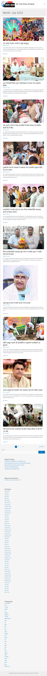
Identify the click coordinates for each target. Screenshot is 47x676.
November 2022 (8, 576)
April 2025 (7, 521)
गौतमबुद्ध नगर (7, 614)
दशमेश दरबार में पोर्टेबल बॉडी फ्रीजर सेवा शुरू (11, 466)
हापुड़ (5, 664)
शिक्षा (3, 433)
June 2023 (7, 563)
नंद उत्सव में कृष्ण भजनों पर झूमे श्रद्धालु (16, 43)
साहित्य (6, 654)
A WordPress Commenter (10, 479)
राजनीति (4, 256)
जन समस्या (6, 616)
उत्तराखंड (6, 609)
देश (5, 622)
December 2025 (8, 506)
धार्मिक (4, 45)
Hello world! (18, 479)
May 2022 (7, 588)
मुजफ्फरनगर (6, 633)
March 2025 (7, 523)
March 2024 (7, 546)
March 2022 (7, 592)
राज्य (3, 129)
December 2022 (8, 575)
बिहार (5, 630)
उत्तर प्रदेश (6, 607)
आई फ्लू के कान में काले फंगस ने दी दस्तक (16, 303)
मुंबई (5, 635)
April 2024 (7, 544)
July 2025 (6, 515)
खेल (5, 610)
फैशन (5, 626)
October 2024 (7, 533)
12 (22, 446)
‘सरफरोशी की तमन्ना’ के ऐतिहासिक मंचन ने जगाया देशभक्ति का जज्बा (15, 461)
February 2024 (7, 548)
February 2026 (7, 502)
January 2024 (7, 550)
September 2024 (8, 534)
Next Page (41, 446)
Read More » (5, 53)
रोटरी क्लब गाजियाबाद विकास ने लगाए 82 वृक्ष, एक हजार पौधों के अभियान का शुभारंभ (17, 463)
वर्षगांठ (5, 645)
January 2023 (7, 573)
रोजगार (6, 641)
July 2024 (7, 538)
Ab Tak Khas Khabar (25, 4)
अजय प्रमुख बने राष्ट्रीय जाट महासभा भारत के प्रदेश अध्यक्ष (22, 390)
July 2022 (6, 584)
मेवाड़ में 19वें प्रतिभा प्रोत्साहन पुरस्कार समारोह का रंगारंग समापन (14, 465)
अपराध (6, 605)
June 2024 (7, 540)
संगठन (4, 214)
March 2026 (7, 500)
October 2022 (7, 578)
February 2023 (7, 571)
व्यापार (5, 647)
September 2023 (8, 557)
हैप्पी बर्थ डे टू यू (7, 666)
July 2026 (7, 492)
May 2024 (7, 542)
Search (3, 449)
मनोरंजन (6, 631)
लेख (5, 643)
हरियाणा (6, 660)
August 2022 (7, 582)
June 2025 (7, 517)
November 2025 (8, 508)
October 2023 (7, 555)
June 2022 (7, 586)
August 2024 (7, 536)
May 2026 (7, 496)
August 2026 (7, 491)
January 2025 (7, 527)
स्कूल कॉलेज (6, 656)
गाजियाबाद (6, 612)
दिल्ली (5, 620)
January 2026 (7, 504)
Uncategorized (7, 603)
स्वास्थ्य (4, 87)
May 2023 (7, 565)
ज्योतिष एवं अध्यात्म (7, 618)
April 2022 (7, 590)
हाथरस (6, 662)
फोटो (5, 628)
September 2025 (8, 512)
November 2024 (8, 531)
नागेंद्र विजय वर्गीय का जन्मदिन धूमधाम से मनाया (12, 468)
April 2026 (7, 498)
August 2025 (7, 513)
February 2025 (7, 525)
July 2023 (7, 561)
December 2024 (8, 529)
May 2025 (7, 519)
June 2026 (7, 494)
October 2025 (7, 510)
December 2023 (8, 552)
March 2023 (7, 569)
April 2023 (7, 567)
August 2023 (7, 559)
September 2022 (8, 580)
